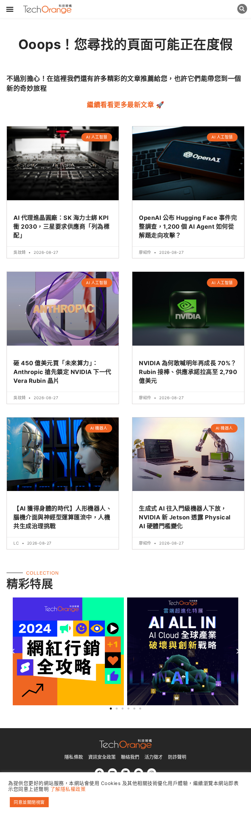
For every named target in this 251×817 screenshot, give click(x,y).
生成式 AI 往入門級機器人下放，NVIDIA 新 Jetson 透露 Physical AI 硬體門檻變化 (185, 517)
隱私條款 (73, 757)
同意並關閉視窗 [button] (29, 802)
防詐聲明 (177, 757)
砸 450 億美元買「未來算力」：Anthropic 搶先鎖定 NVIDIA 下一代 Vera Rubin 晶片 (62, 372)
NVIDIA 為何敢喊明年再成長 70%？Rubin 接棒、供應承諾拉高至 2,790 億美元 (188, 372)
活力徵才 (153, 757)
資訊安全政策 (102, 757)
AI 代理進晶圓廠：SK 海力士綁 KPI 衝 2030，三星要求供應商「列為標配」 (61, 226)
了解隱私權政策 (68, 789)
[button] (10, 9)
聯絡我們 (130, 757)
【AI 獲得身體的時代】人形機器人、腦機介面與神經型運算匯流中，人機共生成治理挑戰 (62, 517)
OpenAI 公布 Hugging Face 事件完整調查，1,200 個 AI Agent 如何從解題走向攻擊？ (188, 226)
